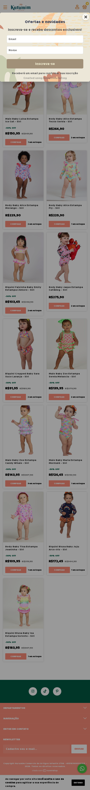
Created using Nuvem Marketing (45, 78)
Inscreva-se (45, 63)
